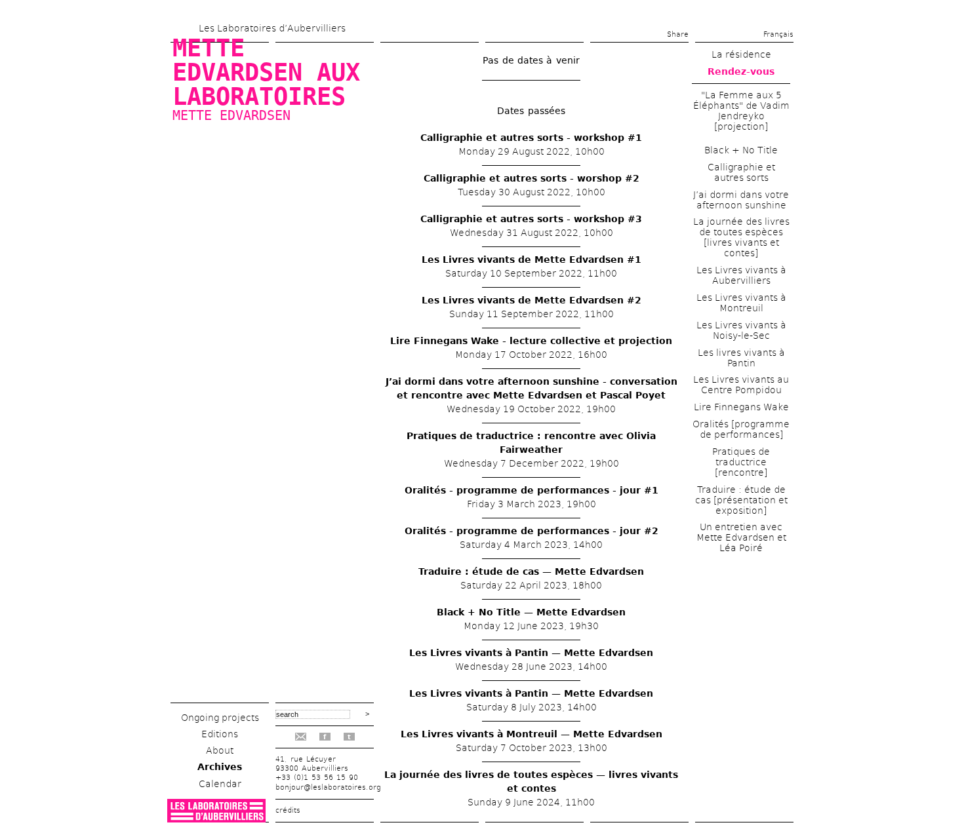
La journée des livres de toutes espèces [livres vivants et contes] (741, 237)
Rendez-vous (741, 71)
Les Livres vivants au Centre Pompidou (741, 384)
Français (778, 34)
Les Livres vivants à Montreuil (741, 302)
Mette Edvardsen (231, 115)
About (219, 750)
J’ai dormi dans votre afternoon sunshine (741, 199)
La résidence (741, 54)
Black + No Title (741, 150)
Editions (219, 734)
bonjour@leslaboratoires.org (328, 787)
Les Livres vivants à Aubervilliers (741, 275)
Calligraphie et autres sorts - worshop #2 (531, 178)
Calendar (220, 784)
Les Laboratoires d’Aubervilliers (272, 28)
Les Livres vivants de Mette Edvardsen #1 (531, 259)
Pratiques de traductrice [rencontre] (741, 462)
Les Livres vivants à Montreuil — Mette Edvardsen (531, 734)
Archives (219, 767)
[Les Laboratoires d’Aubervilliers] (216, 819)
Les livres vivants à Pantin (741, 357)
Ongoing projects (220, 717)
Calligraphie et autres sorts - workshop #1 (531, 137)
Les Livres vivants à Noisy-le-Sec (741, 330)
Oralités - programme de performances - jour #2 (531, 531)
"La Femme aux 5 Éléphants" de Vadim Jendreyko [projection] (741, 111)
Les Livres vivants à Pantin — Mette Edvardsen (531, 652)
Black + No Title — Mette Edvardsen (531, 612)
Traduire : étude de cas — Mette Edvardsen (531, 571)
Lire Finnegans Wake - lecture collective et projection (531, 341)
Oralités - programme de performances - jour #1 (531, 490)
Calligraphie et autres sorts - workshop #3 (531, 219)
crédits (287, 810)
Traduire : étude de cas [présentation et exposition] (741, 500)
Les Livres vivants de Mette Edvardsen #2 (531, 300)
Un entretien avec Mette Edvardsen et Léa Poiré (741, 537)
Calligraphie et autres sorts (741, 172)
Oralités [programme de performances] (741, 429)
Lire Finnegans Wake (741, 407)
